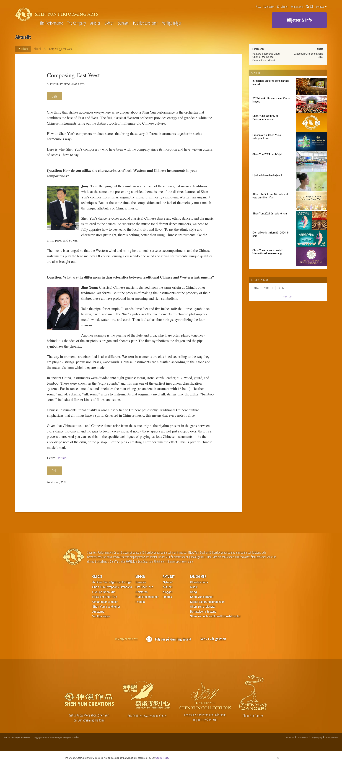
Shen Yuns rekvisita (202, 606)
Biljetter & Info (299, 20)
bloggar (167, 592)
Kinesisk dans (199, 582)
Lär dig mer (282, 6)
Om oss (97, 576)
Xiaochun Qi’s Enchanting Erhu (308, 55)
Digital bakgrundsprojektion (207, 602)
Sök (311, 6)
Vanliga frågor (172, 23)
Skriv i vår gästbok (213, 639)
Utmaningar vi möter (105, 602)
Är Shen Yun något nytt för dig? (111, 582)
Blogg (281, 288)
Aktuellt (38, 48)
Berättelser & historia (203, 611)
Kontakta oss (297, 6)
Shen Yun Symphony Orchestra (112, 587)
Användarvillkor (303, 737)
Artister (95, 23)
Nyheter (168, 582)
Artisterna (98, 611)
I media (140, 602)
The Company (76, 23)
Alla (256, 288)
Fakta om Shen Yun (104, 597)
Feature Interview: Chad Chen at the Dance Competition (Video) (266, 57)
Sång (193, 592)
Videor (109, 23)
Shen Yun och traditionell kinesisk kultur (215, 616)
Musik (194, 587)
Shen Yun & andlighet (106, 606)
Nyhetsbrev (268, 6)
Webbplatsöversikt (332, 737)
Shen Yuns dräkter (201, 597)
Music (61, 457)
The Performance (51, 23)
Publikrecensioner (145, 23)
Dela (54, 96)
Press (258, 6)
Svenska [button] (320, 6)
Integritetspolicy (317, 737)
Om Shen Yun (144, 587)
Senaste (123, 23)
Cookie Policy (162, 757)
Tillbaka (24, 48)
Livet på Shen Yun (103, 592)
